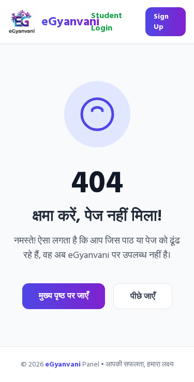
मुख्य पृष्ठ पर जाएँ (63, 295)
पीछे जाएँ (142, 296)
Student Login (106, 21)
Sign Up (161, 21)
